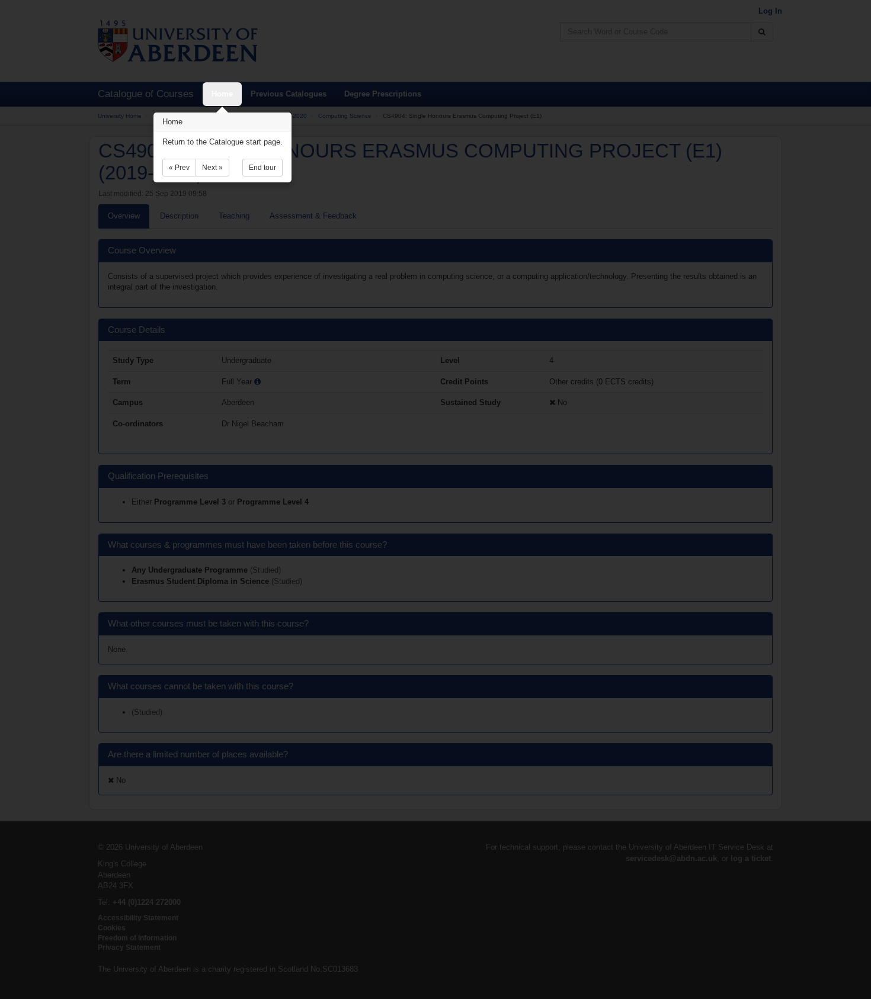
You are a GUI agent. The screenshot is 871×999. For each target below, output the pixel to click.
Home (222, 93)
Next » (212, 167)
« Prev (179, 167)
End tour (262, 167)
